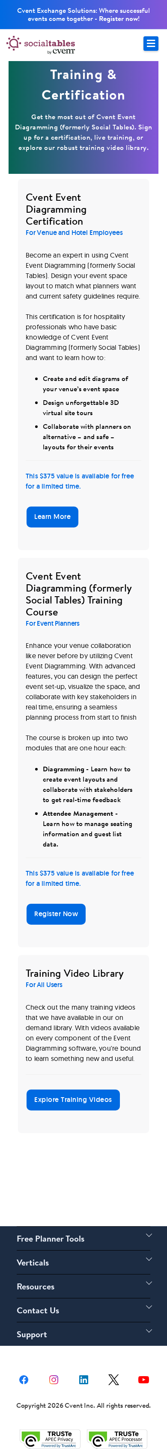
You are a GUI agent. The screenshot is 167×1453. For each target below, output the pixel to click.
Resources (35, 1286)
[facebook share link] (23, 1379)
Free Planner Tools (50, 1238)
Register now (118, 18)
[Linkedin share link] (83, 1379)
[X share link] (113, 1379)
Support (32, 1334)
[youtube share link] (143, 1379)
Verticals (33, 1262)
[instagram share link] (53, 1379)
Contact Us (38, 1310)
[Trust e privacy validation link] (50, 1439)
